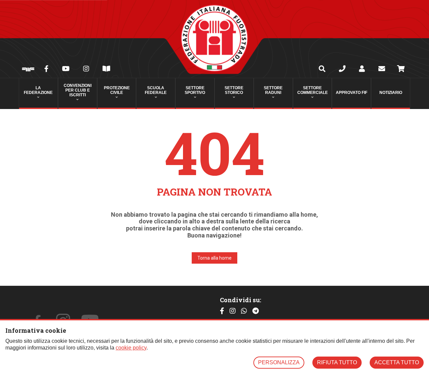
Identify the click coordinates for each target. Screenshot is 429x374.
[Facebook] (46, 69)
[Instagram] (86, 69)
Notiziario (390, 92)
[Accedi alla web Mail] (381, 69)
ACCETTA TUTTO (396, 362)
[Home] (214, 39)
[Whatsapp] (244, 311)
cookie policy (131, 348)
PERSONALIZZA (279, 362)
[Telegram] (255, 311)
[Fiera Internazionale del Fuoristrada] (28, 70)
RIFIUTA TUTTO (337, 362)
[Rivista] (106, 69)
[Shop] (401, 69)
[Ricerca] (322, 69)
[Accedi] (362, 69)
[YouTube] (66, 69)
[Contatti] (342, 69)
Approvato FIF (351, 92)
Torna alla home (214, 258)
